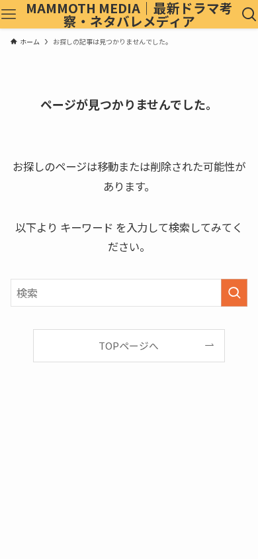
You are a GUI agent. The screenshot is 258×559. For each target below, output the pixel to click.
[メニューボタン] (9, 14)
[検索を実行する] (234, 293)
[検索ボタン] (249, 14)
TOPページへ (129, 345)
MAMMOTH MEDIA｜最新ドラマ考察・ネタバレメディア (129, 14)
